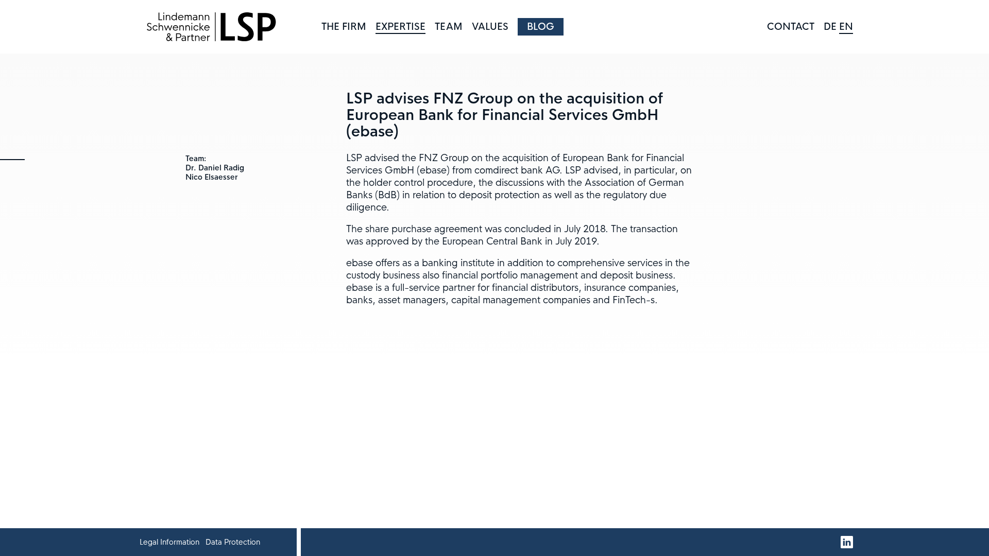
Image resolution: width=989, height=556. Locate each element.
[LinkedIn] (847, 542)
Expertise (400, 26)
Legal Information (169, 542)
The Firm (343, 26)
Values (490, 26)
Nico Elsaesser (211, 177)
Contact (790, 26)
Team (449, 26)
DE (830, 26)
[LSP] (211, 27)
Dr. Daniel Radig (214, 167)
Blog (540, 26)
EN (846, 26)
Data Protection (233, 542)
